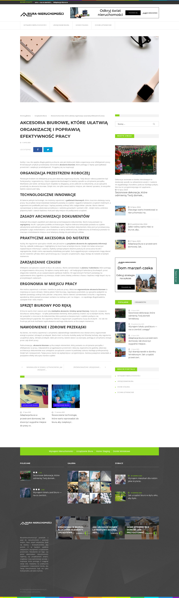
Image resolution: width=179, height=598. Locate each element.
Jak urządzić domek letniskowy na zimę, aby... (70, 530)
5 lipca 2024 (26, 142)
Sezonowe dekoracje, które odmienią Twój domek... (131, 194)
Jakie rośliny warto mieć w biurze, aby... (140, 228)
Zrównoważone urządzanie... (87, 367)
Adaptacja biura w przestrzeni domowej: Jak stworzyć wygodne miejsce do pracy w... (33, 420)
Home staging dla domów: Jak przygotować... (103, 530)
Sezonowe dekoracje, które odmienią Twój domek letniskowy (141, 316)
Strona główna (25, 116)
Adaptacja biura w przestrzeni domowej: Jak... (65, 2)
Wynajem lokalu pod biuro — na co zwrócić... (47, 493)
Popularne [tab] (123, 302)
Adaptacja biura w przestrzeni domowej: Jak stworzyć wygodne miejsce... (142, 341)
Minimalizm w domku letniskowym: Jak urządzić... (44, 368)
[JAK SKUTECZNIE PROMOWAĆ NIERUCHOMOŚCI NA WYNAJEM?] (114, 12)
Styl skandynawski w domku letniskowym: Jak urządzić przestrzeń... (142, 354)
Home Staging (82, 25)
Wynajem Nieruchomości (35, 25)
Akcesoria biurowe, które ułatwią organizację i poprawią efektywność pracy (64, 129)
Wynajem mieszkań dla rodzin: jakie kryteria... (143, 479)
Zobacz (80, 533)
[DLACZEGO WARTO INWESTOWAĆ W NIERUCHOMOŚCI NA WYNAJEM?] (135, 275)
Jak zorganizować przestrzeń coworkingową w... (139, 530)
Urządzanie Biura (61, 25)
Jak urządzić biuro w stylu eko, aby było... (143, 496)
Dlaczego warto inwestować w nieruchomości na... (143, 211)
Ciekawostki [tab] (140, 302)
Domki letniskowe (103, 25)
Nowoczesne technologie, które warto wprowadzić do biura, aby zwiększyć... (65, 418)
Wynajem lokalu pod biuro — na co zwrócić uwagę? (142, 328)
